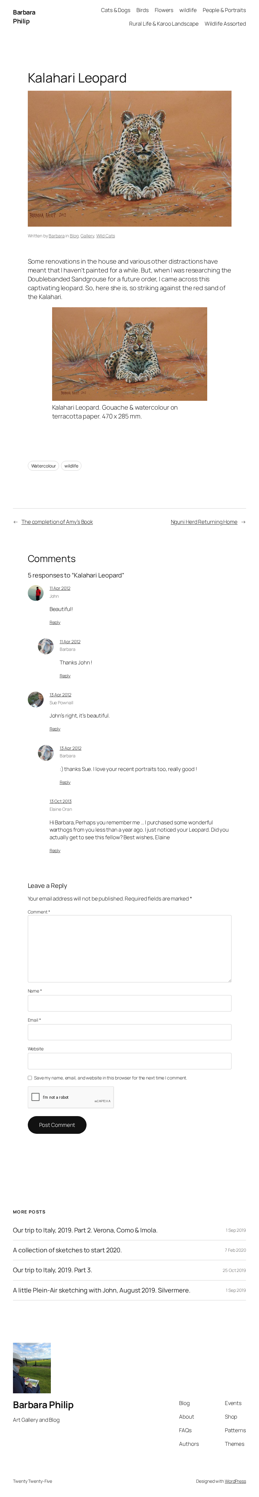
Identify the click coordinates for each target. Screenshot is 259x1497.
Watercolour (43, 466)
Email (34, 1020)
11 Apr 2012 (60, 588)
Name (35, 991)
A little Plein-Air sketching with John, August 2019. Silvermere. (101, 1290)
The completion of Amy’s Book (57, 521)
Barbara (56, 236)
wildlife (71, 466)
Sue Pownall (61, 703)
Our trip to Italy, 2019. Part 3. (52, 1270)
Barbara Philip (24, 16)
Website (36, 1049)
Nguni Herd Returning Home (204, 521)
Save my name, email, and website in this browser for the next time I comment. (110, 1078)
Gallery (87, 236)
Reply (55, 622)
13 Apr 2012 (60, 695)
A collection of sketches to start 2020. (67, 1250)
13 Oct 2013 (61, 801)
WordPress (235, 1481)
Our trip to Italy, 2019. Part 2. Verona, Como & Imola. (85, 1230)
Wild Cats (105, 236)
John (54, 596)
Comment (39, 912)
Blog (74, 236)
